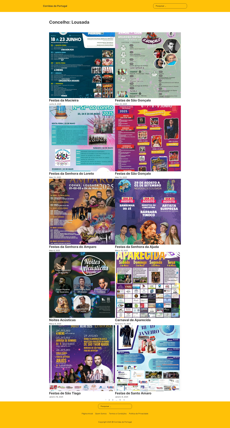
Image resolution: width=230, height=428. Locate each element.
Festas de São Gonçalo (133, 100)
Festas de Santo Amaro (133, 393)
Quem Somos (101, 413)
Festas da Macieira (64, 100)
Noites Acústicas (62, 320)
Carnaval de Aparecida (133, 320)
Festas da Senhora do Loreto (71, 174)
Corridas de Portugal (55, 6)
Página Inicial (87, 413)
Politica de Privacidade (138, 413)
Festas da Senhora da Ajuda (137, 247)
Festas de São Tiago (65, 393)
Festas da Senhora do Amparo (72, 247)
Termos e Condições (118, 413)
